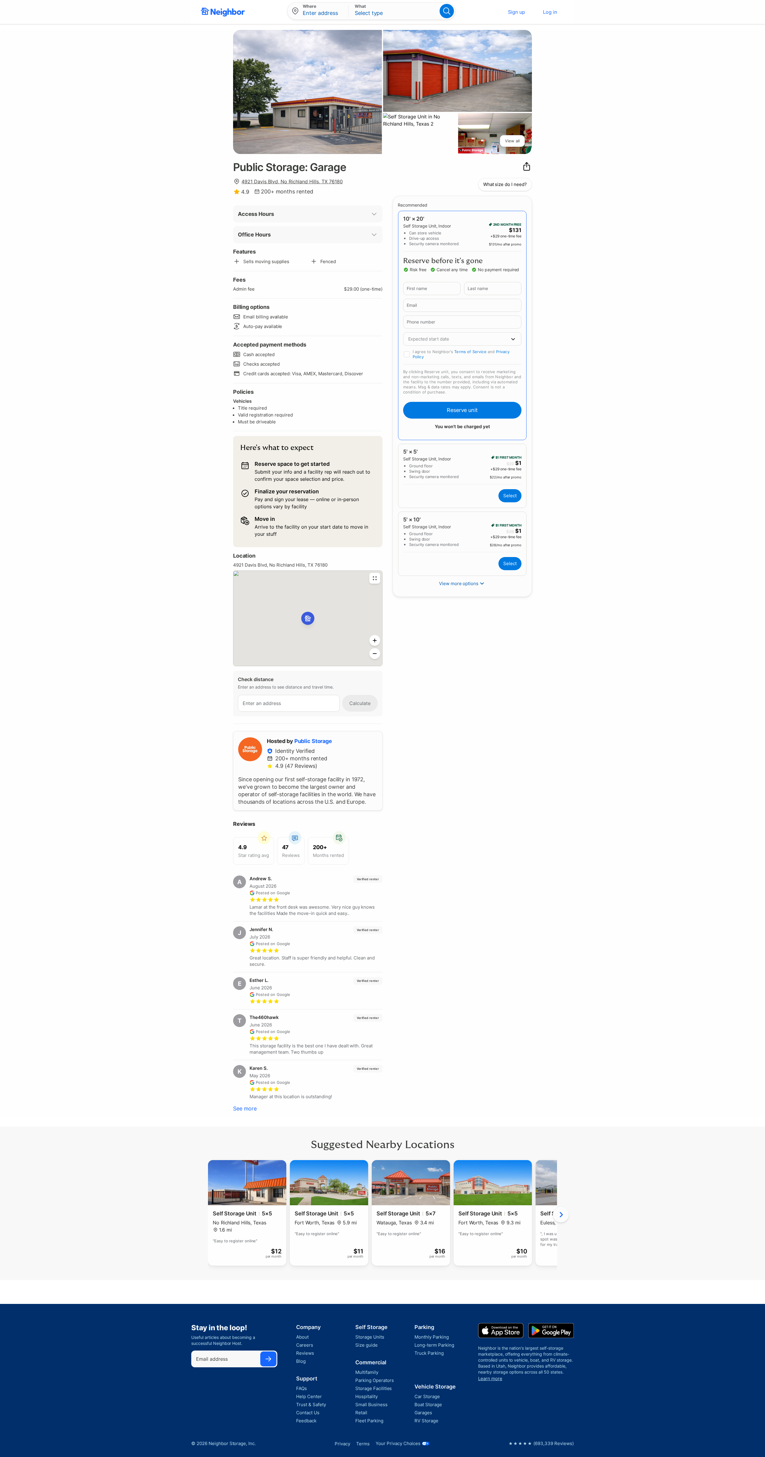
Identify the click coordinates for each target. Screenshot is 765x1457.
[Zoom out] (374, 653)
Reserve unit (462, 410)
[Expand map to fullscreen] (374, 578)
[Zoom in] (374, 640)
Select (510, 495)
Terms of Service (470, 351)
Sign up (516, 12)
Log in (550, 12)
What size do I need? (505, 184)
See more (245, 1108)
